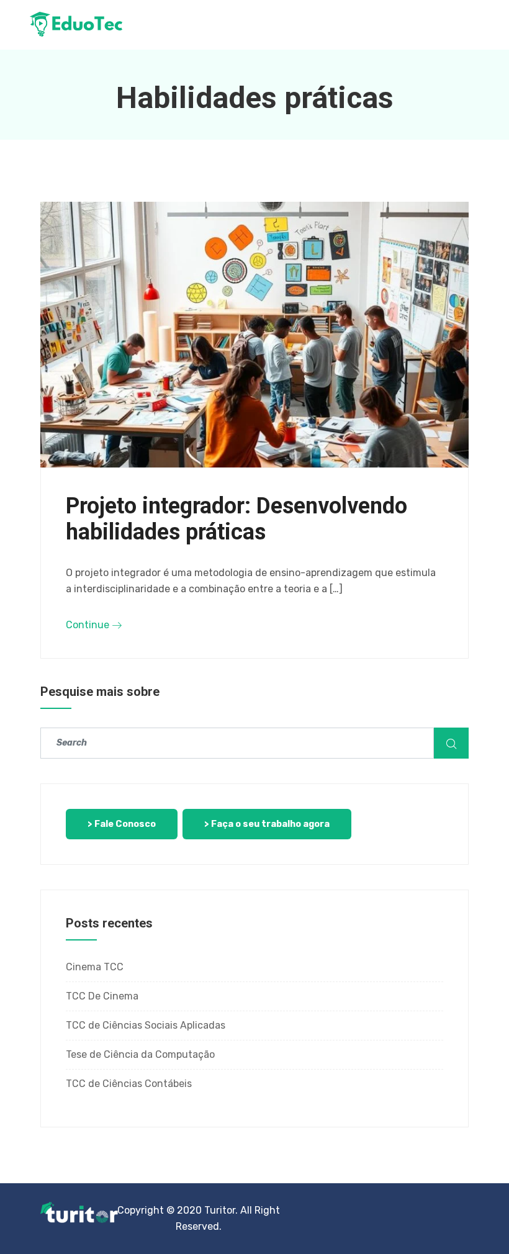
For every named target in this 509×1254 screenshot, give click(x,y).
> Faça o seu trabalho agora (267, 824)
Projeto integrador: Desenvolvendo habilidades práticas (236, 519)
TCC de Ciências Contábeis (129, 1083)
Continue (89, 625)
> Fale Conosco (122, 824)
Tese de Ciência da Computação (140, 1054)
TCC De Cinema (102, 996)
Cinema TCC (95, 967)
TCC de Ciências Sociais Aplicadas (145, 1025)
